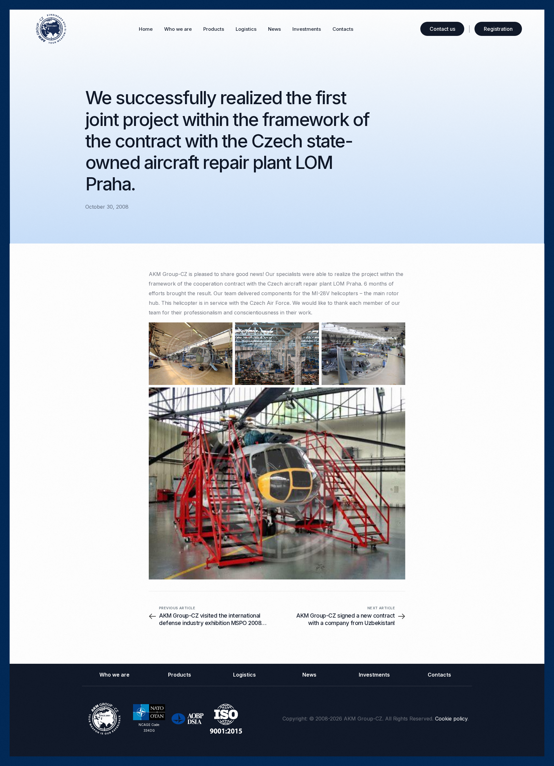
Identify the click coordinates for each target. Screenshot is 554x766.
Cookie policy (451, 718)
